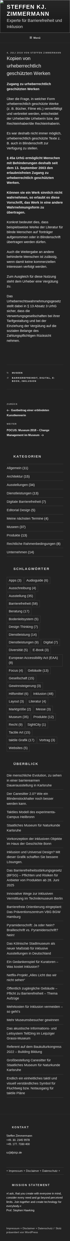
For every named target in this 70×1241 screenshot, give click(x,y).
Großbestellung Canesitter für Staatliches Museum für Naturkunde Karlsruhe (33, 1065)
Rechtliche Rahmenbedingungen (31, 544)
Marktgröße (20, 709)
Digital (45, 378)
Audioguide (37, 580)
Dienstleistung (23, 634)
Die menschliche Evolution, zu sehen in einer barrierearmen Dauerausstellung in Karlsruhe (34, 780)
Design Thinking (23, 627)
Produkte (13, 535)
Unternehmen (17, 552)
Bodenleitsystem (23, 619)
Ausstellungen (17, 485)
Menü (37, 37)
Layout (16, 701)
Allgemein (14, 468)
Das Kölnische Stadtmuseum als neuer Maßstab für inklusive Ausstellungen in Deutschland (31, 948)
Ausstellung (21, 596)
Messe (43, 709)
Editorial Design (18, 510)
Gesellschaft (21, 678)
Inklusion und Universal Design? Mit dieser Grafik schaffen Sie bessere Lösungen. (33, 857)
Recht (16, 724)
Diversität (18, 650)
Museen (17, 373)
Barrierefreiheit (25, 378)
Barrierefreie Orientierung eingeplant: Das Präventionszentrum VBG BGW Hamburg (34, 912)
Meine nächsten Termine (25, 518)
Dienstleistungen (19, 493)
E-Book (41, 650)
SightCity (36, 724)
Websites (18, 748)
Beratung (19, 611)
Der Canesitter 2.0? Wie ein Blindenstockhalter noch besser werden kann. (30, 799)
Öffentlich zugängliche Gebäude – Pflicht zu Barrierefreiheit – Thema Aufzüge (32, 993)
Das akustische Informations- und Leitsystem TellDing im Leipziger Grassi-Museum (32, 1033)
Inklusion (29, 381)
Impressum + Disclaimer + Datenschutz (29, 1228)
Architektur (15, 476)
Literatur (37, 701)
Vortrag (47, 740)
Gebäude (38, 670)
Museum (19, 717)
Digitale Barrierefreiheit (24, 502)
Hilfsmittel (18, 694)
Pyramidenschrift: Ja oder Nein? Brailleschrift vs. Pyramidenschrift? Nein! (32, 930)
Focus (16, 670)
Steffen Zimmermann (45, 53)
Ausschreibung (22, 588)
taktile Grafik (21, 740)
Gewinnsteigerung (25, 686)
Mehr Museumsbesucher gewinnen (33, 1020)
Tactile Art (19, 732)
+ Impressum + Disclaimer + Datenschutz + (33, 1170)
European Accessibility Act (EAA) (33, 660)
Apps (15, 580)
